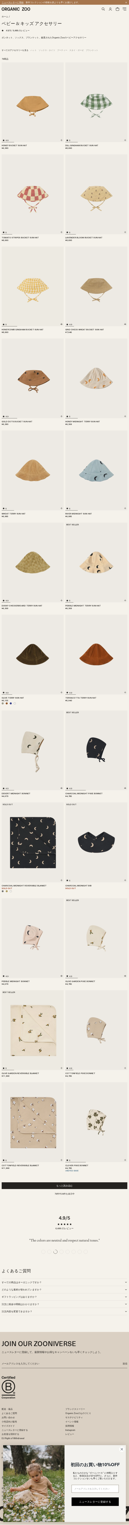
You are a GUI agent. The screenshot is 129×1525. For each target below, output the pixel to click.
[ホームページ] (50, 9)
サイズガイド (8, 1425)
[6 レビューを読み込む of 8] (74, 1252)
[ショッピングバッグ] (117, 9)
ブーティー (62, 50)
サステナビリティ (74, 1417)
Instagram (70, 1430)
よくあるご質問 (9, 1413)
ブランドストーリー (75, 1408)
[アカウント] (110, 9)
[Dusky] (7, 891)
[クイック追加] (61, 140)
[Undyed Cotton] (11, 891)
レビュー (69, 1434)
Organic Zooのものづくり (78, 1413)
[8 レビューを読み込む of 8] (86, 1252)
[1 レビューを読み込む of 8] (43, 1252)
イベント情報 (71, 1421)
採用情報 (69, 1425)
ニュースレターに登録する (15, 1430)
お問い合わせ (8, 1417)
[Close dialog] (122, 1449)
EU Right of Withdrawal (13, 1438)
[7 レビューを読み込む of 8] (80, 1252)
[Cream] (15, 703)
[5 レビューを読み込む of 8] (68, 1252)
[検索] (103, 9)
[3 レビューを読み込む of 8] (55, 1252)
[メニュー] (124, 9)
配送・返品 (7, 1408)
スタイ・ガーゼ (76, 50)
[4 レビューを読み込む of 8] (61, 1252)
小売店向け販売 (9, 1421)
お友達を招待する (10, 1434)
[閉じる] (126, 2)
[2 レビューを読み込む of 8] (49, 1252)
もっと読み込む (64, 1185)
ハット (33, 50)
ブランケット (92, 50)
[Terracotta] (7, 703)
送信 (125, 1363)
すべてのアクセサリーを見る (15, 50)
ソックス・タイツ (47, 50)
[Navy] (11, 703)
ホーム (5, 16)
